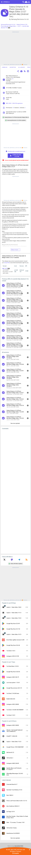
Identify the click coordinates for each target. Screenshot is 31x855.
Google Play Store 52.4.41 (13, 623)
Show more (14, 250)
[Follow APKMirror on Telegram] (19, 560)
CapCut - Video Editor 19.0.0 (14, 618)
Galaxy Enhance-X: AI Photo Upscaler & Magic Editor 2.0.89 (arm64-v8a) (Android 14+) (14, 307)
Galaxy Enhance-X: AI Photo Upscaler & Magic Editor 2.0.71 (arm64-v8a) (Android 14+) (14, 314)
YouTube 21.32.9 (11, 715)
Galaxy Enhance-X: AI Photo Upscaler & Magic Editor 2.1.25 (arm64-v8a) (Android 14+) (14, 300)
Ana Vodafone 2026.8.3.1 (13, 806)
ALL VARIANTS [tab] (21, 67)
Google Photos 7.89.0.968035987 (15, 747)
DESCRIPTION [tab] (13, 67)
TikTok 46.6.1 (10, 758)
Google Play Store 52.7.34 (13, 629)
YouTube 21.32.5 (11, 650)
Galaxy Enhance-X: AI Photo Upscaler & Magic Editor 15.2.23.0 (15, 417)
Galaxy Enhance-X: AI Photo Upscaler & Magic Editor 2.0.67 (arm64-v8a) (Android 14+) (14, 322)
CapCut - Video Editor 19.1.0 (14, 612)
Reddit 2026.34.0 (11, 699)
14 (13, 107)
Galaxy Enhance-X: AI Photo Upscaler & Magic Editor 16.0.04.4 (15, 363)
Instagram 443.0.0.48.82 (13, 704)
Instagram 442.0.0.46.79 (13, 677)
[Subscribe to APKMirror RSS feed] (27, 560)
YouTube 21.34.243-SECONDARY (15, 709)
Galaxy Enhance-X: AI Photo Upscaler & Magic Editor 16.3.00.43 (14, 356)
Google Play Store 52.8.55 (13, 671)
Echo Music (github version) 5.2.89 (15, 640)
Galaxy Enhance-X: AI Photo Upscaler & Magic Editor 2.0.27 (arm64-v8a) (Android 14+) (14, 344)
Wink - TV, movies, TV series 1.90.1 (16, 822)
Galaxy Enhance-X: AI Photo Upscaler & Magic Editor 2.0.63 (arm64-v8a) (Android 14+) (14, 329)
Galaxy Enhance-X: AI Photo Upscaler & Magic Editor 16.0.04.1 (15, 370)
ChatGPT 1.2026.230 (12, 736)
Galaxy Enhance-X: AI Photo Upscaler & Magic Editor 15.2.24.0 (15, 411)
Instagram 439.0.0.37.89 (13, 656)
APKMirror (6, 2)
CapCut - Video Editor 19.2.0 (14, 741)
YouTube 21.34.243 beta (13, 693)
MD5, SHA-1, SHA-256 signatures (14, 103)
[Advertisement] (15, 48)
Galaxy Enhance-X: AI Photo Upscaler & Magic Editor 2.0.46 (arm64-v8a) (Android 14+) (14, 337)
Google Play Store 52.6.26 (13, 645)
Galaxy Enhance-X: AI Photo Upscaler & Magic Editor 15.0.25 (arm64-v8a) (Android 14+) (15, 285)
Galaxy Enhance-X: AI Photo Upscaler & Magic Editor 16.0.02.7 (15, 392)
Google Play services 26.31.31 (14, 688)
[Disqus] (15, 491)
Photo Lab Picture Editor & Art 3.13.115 (17, 800)
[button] (18, 71)
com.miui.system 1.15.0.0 (13, 682)
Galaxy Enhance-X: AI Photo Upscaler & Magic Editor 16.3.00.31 (14, 385)
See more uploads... (15, 423)
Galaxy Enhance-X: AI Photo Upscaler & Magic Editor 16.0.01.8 (15, 404)
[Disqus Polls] (15, 450)
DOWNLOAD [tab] (4, 67)
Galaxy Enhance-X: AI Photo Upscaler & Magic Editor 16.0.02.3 (15, 398)
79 (12, 79)
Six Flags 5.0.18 (10, 811)
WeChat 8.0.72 (10, 752)
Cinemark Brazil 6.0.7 (12, 784)
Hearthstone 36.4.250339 (13, 833)
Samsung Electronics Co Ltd (19, 19)
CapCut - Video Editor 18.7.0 (14, 634)
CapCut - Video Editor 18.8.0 (14, 607)
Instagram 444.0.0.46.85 (13, 763)
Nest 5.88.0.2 (10, 795)
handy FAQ (6, 262)
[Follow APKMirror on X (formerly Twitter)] (4, 560)
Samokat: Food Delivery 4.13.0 (14, 790)
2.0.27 (19, 26)
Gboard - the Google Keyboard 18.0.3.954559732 (14, 730)
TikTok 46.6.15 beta (12, 828)
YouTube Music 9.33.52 (13, 666)
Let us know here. (19, 846)
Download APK (16, 155)
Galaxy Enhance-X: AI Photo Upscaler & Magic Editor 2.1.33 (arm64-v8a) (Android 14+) (14, 292)
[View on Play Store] (21, 71)
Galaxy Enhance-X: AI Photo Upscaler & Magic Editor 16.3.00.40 (14, 377)
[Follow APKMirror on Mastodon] (12, 560)
